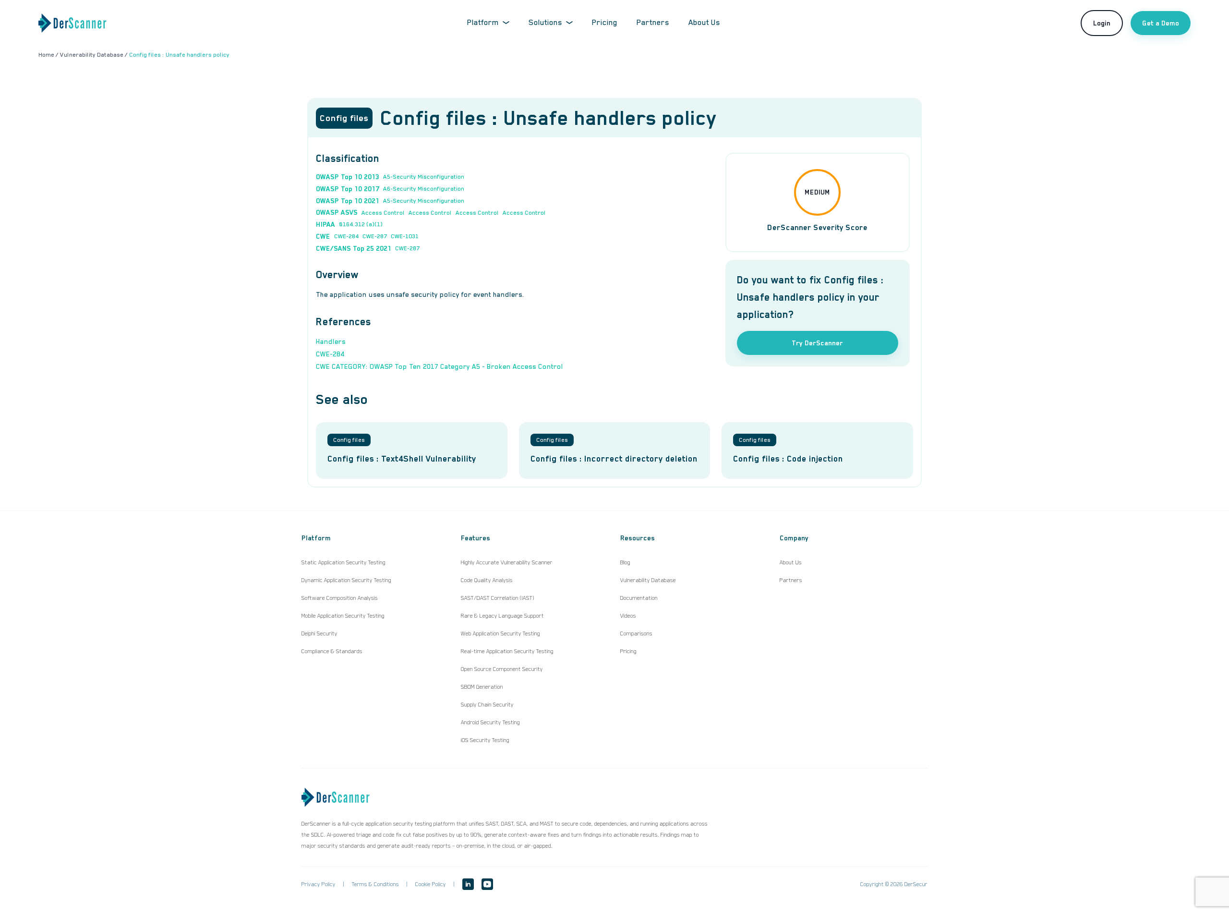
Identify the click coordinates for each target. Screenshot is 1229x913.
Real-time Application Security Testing (507, 651)
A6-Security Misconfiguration (423, 188)
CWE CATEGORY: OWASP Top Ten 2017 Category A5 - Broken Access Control (439, 366)
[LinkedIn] (468, 884)
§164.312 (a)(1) (361, 224)
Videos (628, 615)
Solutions (545, 22)
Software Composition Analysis (339, 598)
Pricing (604, 22)
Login (1101, 23)
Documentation (639, 598)
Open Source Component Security (502, 669)
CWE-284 (346, 236)
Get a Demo (1160, 23)
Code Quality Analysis (487, 580)
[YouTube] (487, 884)
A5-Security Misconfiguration (423, 176)
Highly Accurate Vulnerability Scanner (507, 562)
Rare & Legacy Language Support (502, 615)
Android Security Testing (490, 722)
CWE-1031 (405, 236)
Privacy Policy (318, 884)
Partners (653, 22)
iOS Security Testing (485, 740)
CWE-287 (374, 236)
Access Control (383, 212)
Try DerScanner (817, 343)
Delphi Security (319, 633)
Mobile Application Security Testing (343, 615)
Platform (483, 22)
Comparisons (636, 633)
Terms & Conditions (375, 884)
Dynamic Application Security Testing (346, 580)
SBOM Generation (482, 686)
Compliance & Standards (331, 651)
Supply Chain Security (487, 704)
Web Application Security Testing (500, 633)
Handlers (331, 341)
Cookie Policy (430, 884)
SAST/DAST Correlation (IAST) (497, 598)
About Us (704, 22)
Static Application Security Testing (343, 562)
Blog (625, 562)
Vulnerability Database (648, 580)
